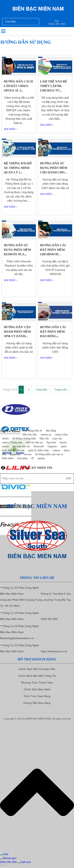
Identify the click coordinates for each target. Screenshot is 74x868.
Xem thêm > (10, 129)
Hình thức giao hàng (37, 696)
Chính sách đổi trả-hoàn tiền (37, 669)
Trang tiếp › (42, 389)
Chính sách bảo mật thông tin (37, 675)
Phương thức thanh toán (37, 682)
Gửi (68, 478)
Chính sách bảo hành (37, 689)
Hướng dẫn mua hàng (37, 702)
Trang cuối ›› (61, 389)
